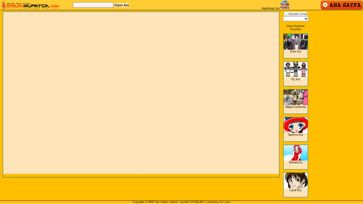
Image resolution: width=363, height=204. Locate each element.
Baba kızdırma (296, 107)
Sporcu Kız (295, 134)
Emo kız (295, 51)
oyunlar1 (185, 202)
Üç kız (295, 79)
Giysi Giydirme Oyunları (295, 27)
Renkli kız (296, 162)
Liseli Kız (296, 190)
